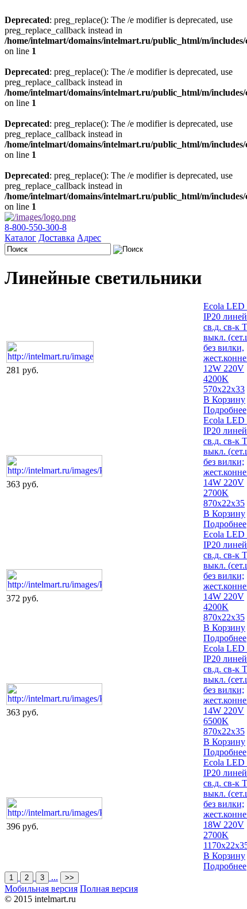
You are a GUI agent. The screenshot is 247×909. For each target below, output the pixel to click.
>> (69, 877)
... (54, 877)
